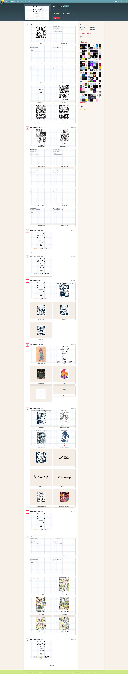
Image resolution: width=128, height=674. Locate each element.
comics (84, 109)
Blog (84, 672)
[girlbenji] (27, 24)
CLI (81, 672)
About (73, 672)
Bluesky (42, 672)
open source (33, 672)
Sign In (122, 1)
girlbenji (33, 24)
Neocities (28, 672)
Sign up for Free (116, 1)
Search (13, 1)
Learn (22, 1)
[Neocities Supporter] (66, 6)
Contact (100, 672)
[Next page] (53, 665)
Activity (17, 1)
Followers (83, 42)
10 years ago (73, 24)
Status (91, 672)
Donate (78, 672)
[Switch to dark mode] (126, 1)
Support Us (27, 1)
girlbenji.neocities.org (59, 9)
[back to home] (2, 2)
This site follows (85, 34)
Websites (8, 1)
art (80, 109)
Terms (95, 672)
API (87, 672)
